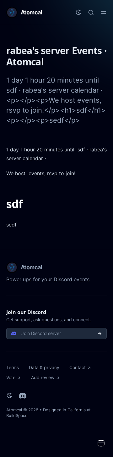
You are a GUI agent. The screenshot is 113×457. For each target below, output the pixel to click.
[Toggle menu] (104, 13)
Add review (42, 377)
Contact (77, 367)
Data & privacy (44, 367)
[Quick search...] (91, 13)
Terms (12, 367)
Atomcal (14, 409)
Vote (10, 377)
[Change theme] (78, 13)
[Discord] (22, 395)
